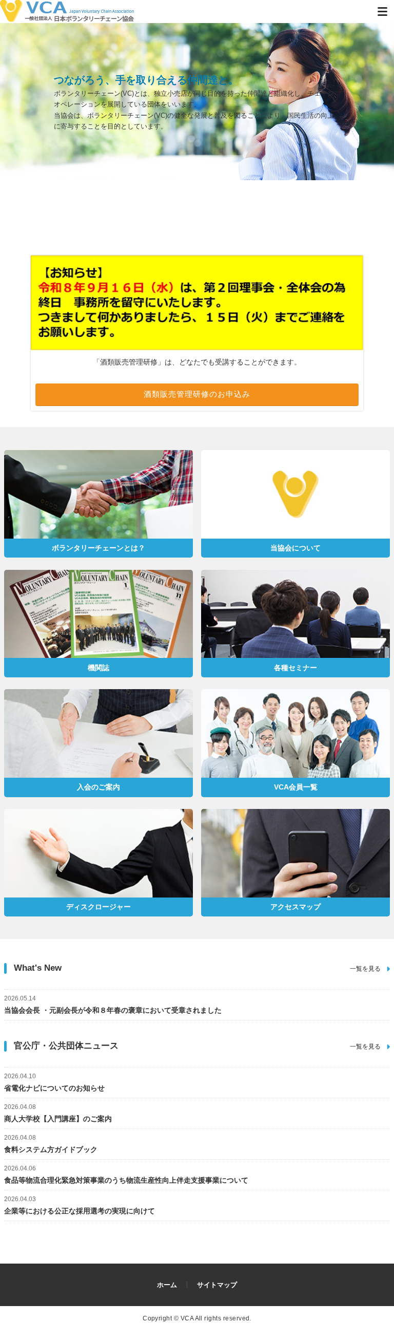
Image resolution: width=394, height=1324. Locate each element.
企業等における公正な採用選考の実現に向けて (79, 1205)
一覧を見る (365, 968)
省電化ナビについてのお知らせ (54, 1082)
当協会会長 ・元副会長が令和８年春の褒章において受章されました (113, 1004)
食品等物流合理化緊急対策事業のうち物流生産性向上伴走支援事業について (126, 1174)
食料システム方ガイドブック (50, 1144)
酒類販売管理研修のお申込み (197, 394)
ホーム (167, 1285)
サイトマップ (217, 1285)
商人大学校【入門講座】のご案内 (58, 1113)
